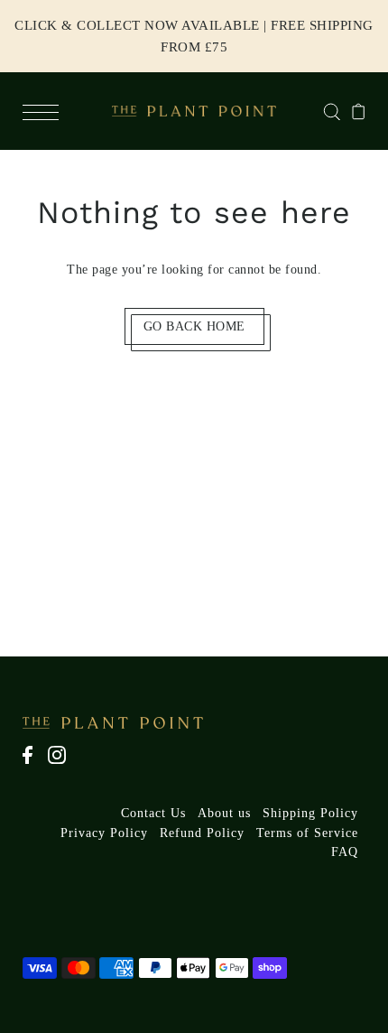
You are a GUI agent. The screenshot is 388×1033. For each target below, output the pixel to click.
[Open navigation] (45, 111)
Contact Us (153, 813)
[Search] (331, 110)
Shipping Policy (310, 813)
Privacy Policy (104, 833)
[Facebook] (33, 764)
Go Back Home (194, 326)
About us (224, 813)
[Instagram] (63, 764)
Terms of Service (307, 833)
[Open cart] (358, 111)
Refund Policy (202, 833)
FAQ (344, 852)
